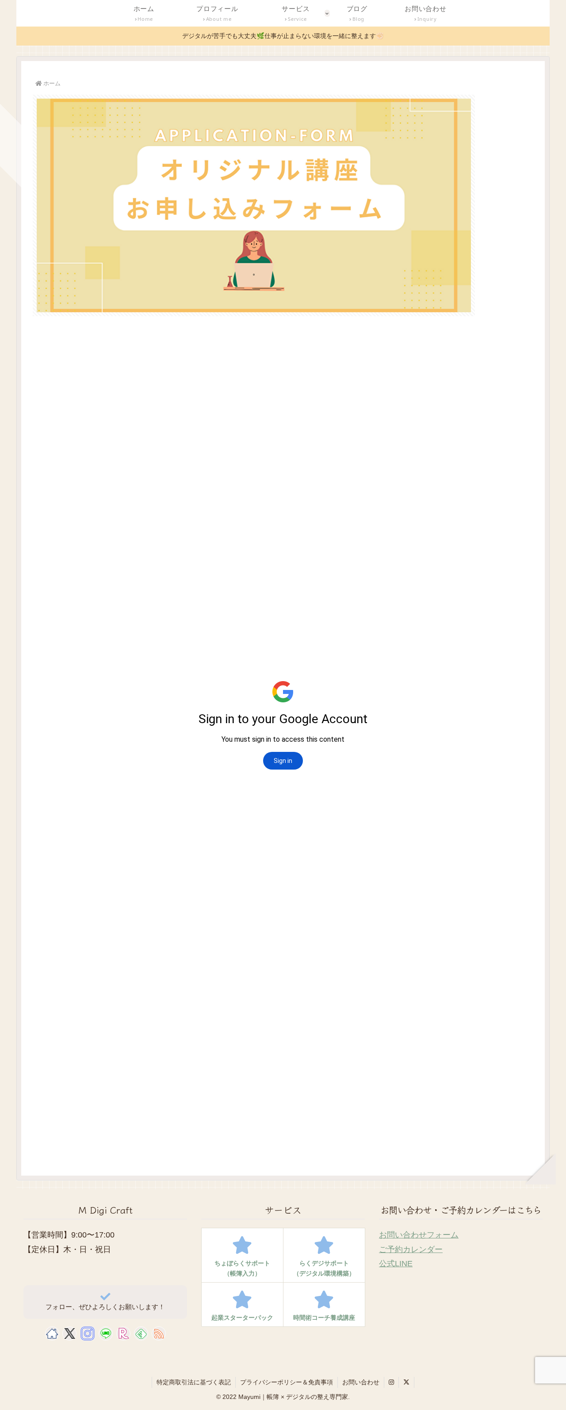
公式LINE (396, 1263)
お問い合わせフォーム (419, 1234)
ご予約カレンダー (411, 1249)
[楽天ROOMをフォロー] (123, 1333)
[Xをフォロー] (69, 1333)
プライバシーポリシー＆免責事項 (286, 1382)
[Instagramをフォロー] (87, 1333)
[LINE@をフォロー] (106, 1333)
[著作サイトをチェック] (52, 1333)
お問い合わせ (360, 1382)
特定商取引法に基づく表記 (194, 1382)
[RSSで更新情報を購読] (159, 1333)
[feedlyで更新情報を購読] (141, 1333)
